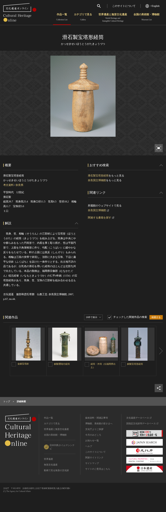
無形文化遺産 (51, 465)
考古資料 (8, 185)
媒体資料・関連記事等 (96, 418)
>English (155, 6)
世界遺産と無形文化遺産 (113, 17)
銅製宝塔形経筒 (135, 364)
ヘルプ (88, 446)
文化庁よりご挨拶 (94, 429)
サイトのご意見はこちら (97, 469)
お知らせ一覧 (92, 440)
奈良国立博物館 (97, 180)
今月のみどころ (93, 435)
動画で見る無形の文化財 (56, 470)
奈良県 (19, 185)
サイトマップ (92, 463)
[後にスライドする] (159, 351)
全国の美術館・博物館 (147, 17)
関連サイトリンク (94, 457)
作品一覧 (61, 17)
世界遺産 (48, 459)
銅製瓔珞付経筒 (62, 364)
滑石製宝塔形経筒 (98, 175)
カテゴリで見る (83, 17)
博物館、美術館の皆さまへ (99, 423)
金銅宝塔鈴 (23, 364)
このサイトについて (124, 6)
